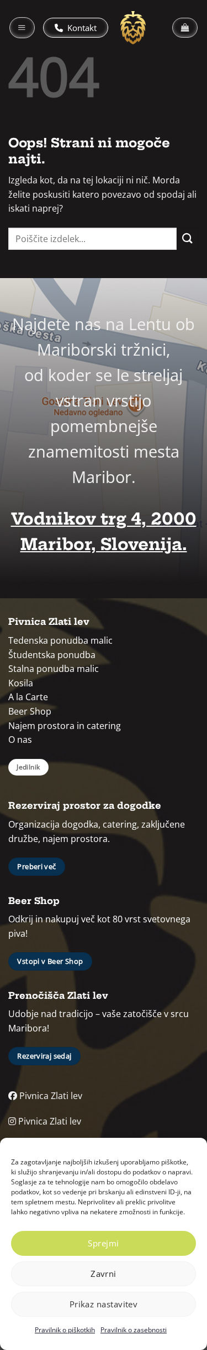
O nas (20, 739)
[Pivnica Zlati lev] (133, 27)
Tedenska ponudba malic (60, 640)
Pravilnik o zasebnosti (133, 1329)
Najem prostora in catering (64, 726)
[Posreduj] (188, 238)
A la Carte (28, 697)
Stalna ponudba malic (53, 669)
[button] (22, 27)
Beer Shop (29, 711)
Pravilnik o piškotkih (65, 1329)
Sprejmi (103, 1243)
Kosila (20, 683)
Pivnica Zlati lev (49, 1096)
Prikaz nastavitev (104, 1304)
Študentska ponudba (51, 655)
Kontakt (81, 27)
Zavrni (103, 1273)
